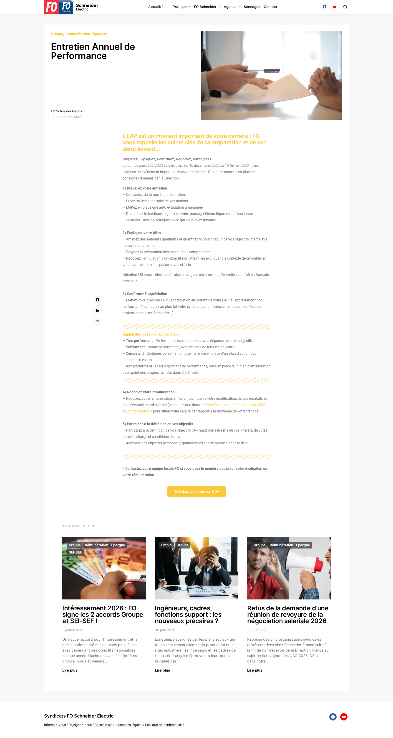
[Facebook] (324, 6)
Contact (270, 7)
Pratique (180, 7)
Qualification (216, 405)
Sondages (252, 7)
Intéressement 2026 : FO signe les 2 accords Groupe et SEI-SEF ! (102, 614)
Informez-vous (55, 725)
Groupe (57, 34)
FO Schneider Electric (67, 111)
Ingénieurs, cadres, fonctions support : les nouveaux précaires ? (188, 614)
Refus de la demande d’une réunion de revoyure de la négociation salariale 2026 (287, 614)
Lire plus (70, 670)
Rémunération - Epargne (87, 34)
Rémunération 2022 (249, 405)
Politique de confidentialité (164, 725)
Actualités (156, 7)
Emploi (166, 545)
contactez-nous (140, 411)
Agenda (230, 7)
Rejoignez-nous (80, 725)
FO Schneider (205, 7)
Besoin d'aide (104, 725)
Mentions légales (129, 725)
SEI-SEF (75, 552)
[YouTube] (334, 6)
